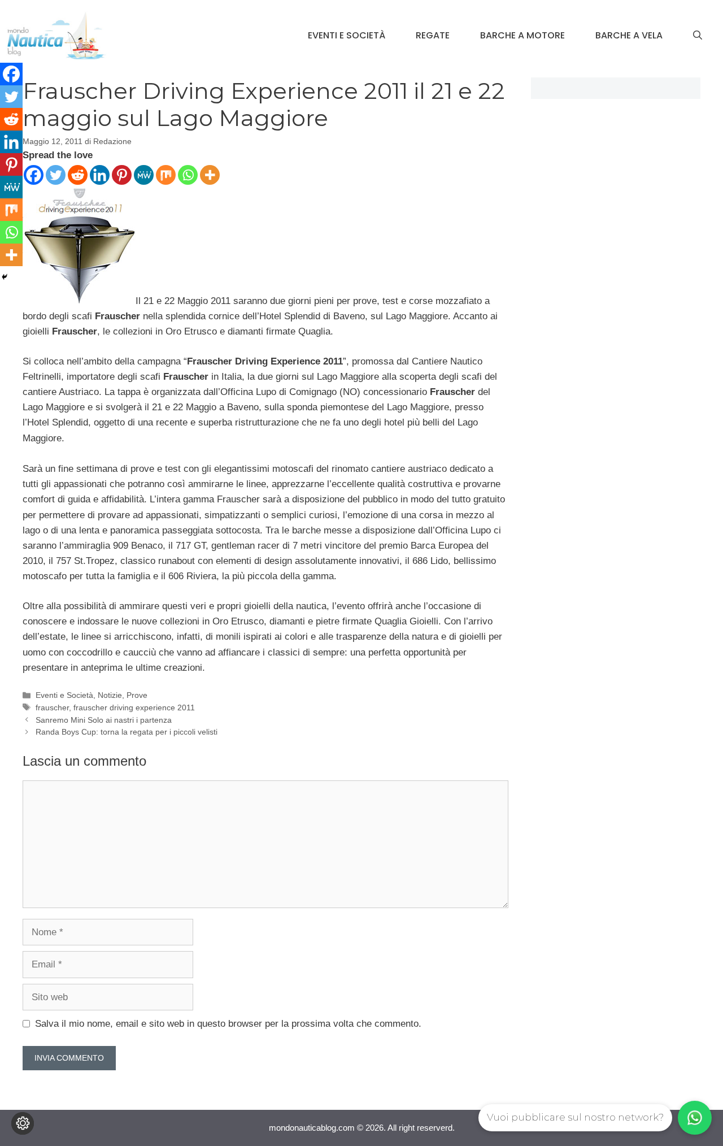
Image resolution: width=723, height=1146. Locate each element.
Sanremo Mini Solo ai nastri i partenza (104, 719)
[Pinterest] (122, 175)
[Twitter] (56, 175)
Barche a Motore (522, 35)
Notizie (110, 695)
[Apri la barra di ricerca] (697, 35)
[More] (210, 175)
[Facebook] (33, 175)
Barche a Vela (629, 35)
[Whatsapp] (188, 175)
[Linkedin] (100, 175)
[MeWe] (144, 175)
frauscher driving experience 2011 (134, 707)
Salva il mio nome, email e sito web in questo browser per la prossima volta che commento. (228, 1023)
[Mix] (166, 175)
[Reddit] (78, 175)
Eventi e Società (346, 35)
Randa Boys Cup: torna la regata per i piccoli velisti (126, 731)
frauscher (52, 707)
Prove (137, 695)
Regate (433, 35)
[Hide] (4, 276)
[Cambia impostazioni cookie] (22, 1123)
